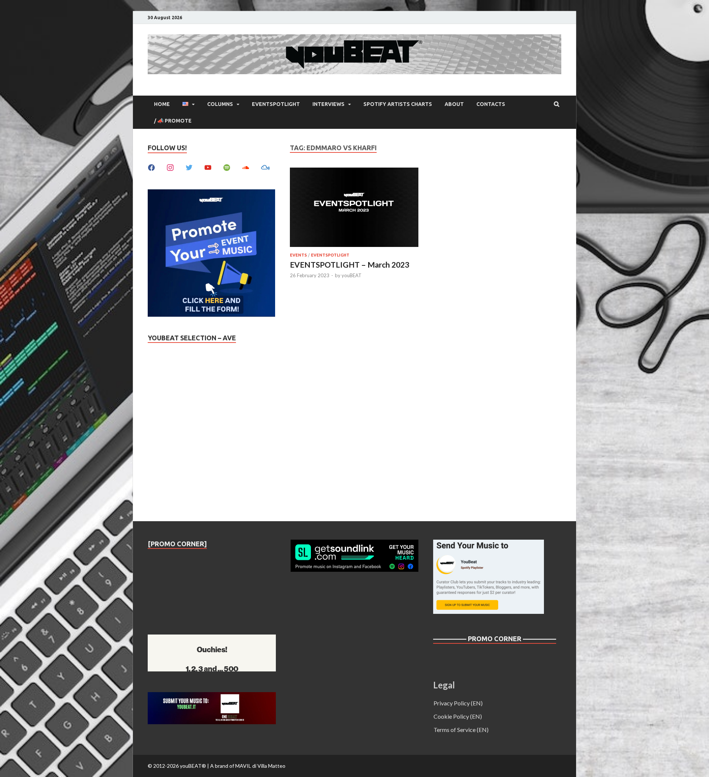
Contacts (490, 104)
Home (162, 104)
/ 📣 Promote (173, 121)
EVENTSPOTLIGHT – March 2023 (349, 264)
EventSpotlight (276, 104)
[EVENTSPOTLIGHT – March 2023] (354, 208)
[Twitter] (189, 166)
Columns (220, 104)
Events (298, 255)
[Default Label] (208, 166)
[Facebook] (151, 166)
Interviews (328, 104)
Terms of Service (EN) (461, 729)
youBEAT (352, 275)
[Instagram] (170, 166)
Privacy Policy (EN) (458, 702)
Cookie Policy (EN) (458, 716)
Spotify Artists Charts (397, 104)
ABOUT (454, 104)
